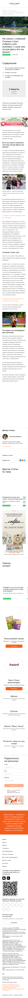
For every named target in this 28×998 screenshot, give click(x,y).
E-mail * (6, 764)
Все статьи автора (6, 446)
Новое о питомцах (7, 854)
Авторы (4, 866)
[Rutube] (8, 909)
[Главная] (14, 3)
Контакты (5, 863)
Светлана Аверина (15, 436)
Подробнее (14, 688)
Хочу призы (14, 646)
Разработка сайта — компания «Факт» (12, 995)
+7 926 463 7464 (20, 969)
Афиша (4, 839)
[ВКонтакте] (20, 460)
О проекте (5, 848)
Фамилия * (6, 777)
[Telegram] (25, 460)
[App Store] (4, 878)
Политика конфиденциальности (10, 984)
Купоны (4, 845)
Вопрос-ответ (6, 860)
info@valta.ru (19, 951)
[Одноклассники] (22, 460)
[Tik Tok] (3, 909)
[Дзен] (21, 904)
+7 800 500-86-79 (12, 963)
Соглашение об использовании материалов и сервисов (10, 987)
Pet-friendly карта (7, 851)
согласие (12, 790)
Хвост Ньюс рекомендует (10, 857)
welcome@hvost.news (12, 964)
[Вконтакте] (3, 904)
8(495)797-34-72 (12, 949)
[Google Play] (8, 878)
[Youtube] (8, 904)
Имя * (5, 771)
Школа (4, 842)
